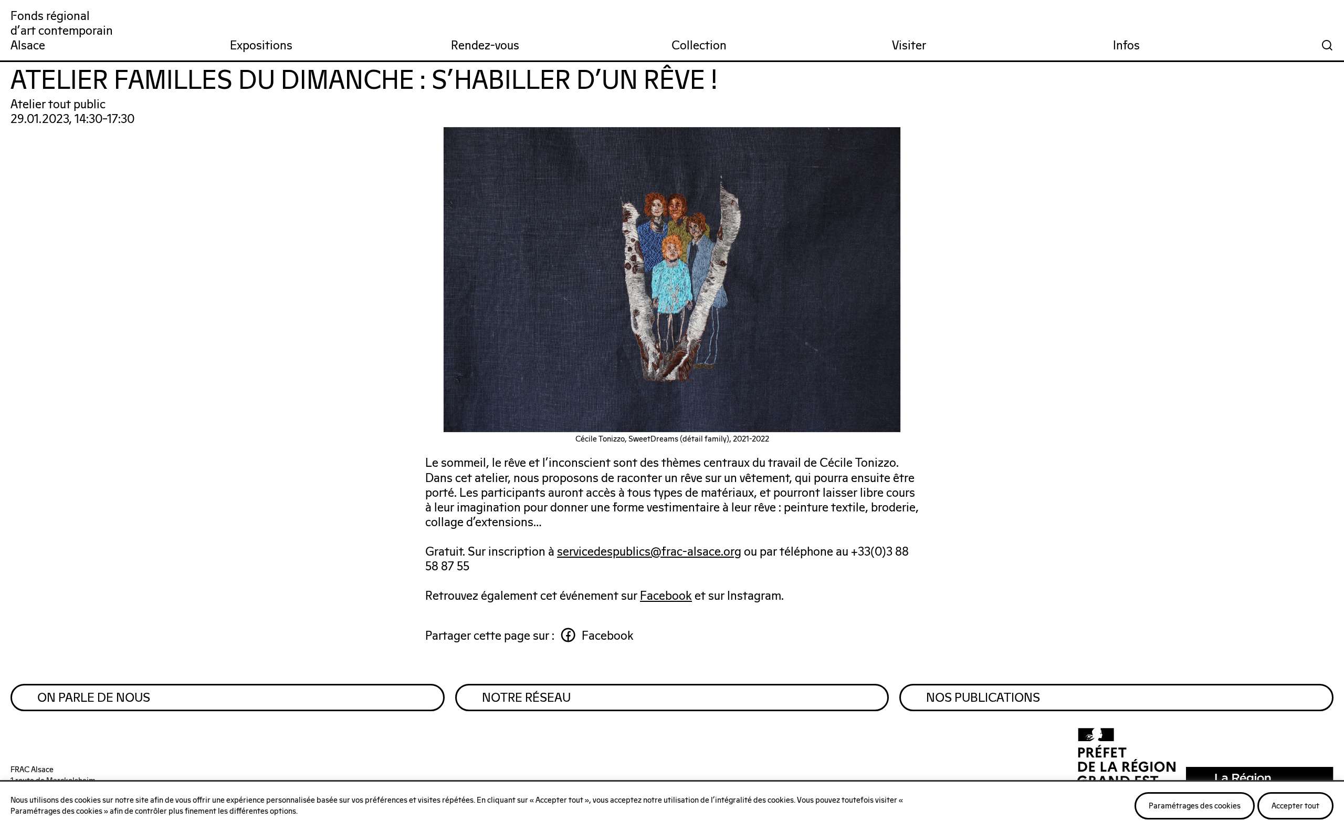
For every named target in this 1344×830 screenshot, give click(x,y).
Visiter (909, 46)
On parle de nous (93, 698)
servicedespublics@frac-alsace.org (649, 552)
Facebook (666, 596)
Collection (699, 46)
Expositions (261, 46)
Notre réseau (526, 698)
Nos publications (983, 698)
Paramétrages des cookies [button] (1195, 806)
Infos (1126, 46)
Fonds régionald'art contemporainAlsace (61, 31)
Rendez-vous (485, 46)
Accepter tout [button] (1295, 806)
